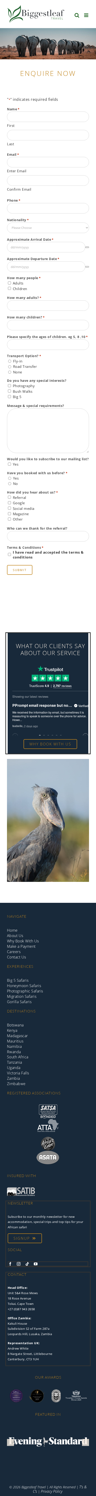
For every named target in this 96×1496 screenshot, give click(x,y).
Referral (19, 497)
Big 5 (17, 396)
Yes (16, 464)
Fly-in (18, 361)
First (11, 125)
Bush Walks (23, 391)
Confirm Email (19, 189)
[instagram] (19, 1264)
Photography (24, 385)
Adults (18, 283)
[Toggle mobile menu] (86, 15)
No (15, 483)
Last (10, 144)
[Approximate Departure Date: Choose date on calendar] (87, 266)
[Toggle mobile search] (77, 15)
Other (18, 519)
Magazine (21, 513)
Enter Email (17, 171)
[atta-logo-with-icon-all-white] (48, 1120)
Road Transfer (25, 366)
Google (19, 503)
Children (20, 288)
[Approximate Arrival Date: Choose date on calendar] (87, 247)
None (17, 372)
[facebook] (10, 1264)
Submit (20, 570)
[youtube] (36, 1264)
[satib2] (21, 1189)
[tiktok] (27, 1264)
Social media (23, 508)
